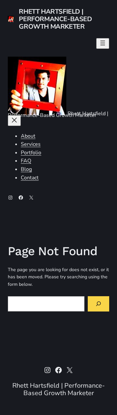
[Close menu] (14, 120)
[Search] (98, 303)
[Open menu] (102, 43)
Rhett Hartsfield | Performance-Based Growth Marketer (55, 19)
